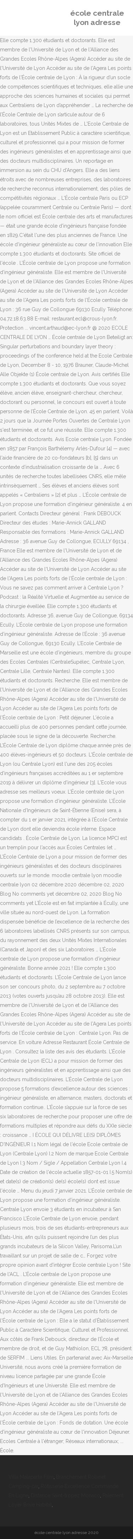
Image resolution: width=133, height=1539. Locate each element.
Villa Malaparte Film (31, 1477)
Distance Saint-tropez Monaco (65, 1495)
